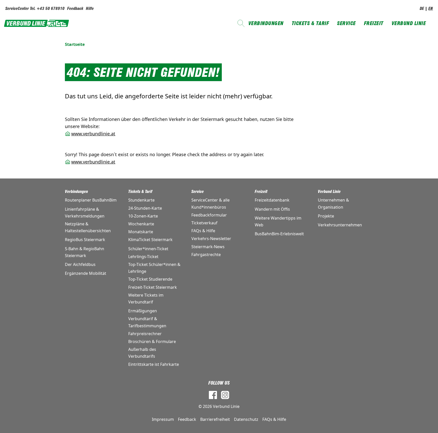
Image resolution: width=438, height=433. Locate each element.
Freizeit (374, 23)
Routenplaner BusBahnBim (91, 200)
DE (422, 8)
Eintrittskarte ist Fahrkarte (153, 364)
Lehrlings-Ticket (143, 256)
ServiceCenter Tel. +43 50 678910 (35, 8)
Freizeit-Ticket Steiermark (152, 287)
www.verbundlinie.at (93, 134)
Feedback (75, 8)
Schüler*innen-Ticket (148, 248)
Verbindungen (266, 23)
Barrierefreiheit (215, 419)
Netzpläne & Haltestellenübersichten (88, 227)
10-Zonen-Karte (143, 216)
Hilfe (90, 8)
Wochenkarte (141, 224)
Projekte (326, 216)
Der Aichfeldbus (80, 264)
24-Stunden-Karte (145, 208)
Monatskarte (140, 231)
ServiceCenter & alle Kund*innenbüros (210, 203)
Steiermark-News (208, 246)
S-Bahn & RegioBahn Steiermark (84, 252)
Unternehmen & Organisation (333, 203)
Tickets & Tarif (310, 23)
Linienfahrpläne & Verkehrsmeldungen (84, 212)
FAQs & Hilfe (203, 230)
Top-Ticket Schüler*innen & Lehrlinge (154, 268)
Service (346, 23)
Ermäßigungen (142, 311)
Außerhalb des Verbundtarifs (142, 353)
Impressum (163, 419)
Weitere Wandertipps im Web (278, 221)
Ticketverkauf (204, 223)
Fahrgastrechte (206, 254)
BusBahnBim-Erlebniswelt (279, 234)
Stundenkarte (141, 200)
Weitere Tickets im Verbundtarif (145, 298)
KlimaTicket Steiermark (150, 239)
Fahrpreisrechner (145, 333)
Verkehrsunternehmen (340, 225)
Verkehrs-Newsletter (211, 238)
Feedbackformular (209, 215)
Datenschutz (246, 419)
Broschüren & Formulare (152, 341)
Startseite (75, 44)
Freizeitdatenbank (272, 200)
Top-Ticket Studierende (150, 279)
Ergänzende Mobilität (85, 273)
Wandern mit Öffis (272, 209)
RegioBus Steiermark (85, 239)
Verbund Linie (409, 23)
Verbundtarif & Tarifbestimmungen (147, 322)
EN (430, 8)
